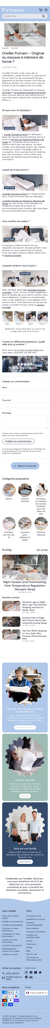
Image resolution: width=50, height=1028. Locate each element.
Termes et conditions (36, 932)
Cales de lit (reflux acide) (10, 917)
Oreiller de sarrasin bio (12, 921)
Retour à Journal (27, 465)
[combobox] (25, 16)
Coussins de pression (12, 945)
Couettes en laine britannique (10, 929)
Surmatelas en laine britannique (11, 935)
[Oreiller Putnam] (25, 123)
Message (6, 413)
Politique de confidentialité (32, 936)
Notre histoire (25, 862)
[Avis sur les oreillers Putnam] (25, 318)
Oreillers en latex (10, 954)
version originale (12, 255)
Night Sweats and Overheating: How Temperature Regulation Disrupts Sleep (25, 585)
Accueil (5, 48)
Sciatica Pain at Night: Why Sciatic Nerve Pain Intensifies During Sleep (34, 620)
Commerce (31, 944)
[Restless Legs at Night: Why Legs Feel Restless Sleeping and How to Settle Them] (11, 606)
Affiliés (29, 947)
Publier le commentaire (18, 441)
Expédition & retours (25, 727)
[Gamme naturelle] (25, 757)
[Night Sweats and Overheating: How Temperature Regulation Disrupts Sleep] (25, 567)
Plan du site (31, 954)
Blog (28, 951)
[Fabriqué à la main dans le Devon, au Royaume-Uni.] (25, 685)
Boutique (25, 796)
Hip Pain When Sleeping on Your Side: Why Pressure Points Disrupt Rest (34, 634)
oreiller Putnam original (15, 134)
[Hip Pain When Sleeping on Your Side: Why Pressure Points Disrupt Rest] (11, 634)
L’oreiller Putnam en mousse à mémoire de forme (23, 202)
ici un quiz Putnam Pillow (26, 350)
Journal (14, 48)
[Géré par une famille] (25, 825)
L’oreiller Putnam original (14, 194)
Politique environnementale (34, 923)
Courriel (6, 400)
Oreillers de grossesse (12, 925)
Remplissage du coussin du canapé (11, 950)
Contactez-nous (33, 916)
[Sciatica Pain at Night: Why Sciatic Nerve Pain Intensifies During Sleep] (11, 622)
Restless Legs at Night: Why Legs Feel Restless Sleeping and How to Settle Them (34, 606)
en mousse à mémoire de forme (30, 92)
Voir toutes (42, 550)
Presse (29, 941)
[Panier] (41, 10)
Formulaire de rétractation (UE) (34, 958)
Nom (4, 387)
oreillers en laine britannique (9, 941)
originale (6, 92)
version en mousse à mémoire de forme (23, 140)
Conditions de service (29, 451)
